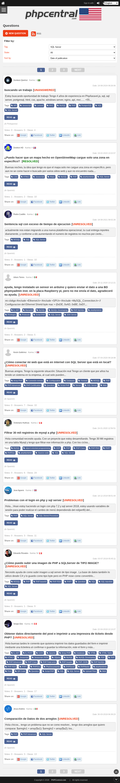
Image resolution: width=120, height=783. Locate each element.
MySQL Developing (59, 310)
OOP (58, 448)
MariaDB (29, 310)
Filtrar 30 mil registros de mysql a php (29, 432)
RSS (39, 33)
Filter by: (9, 41)
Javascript (26, 105)
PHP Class (80, 448)
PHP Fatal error (49, 662)
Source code (43, 453)
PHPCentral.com (58, 780)
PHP (73, 105)
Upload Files (90, 671)
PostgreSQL (86, 105)
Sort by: (7, 58)
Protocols (26, 315)
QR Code (21, 671)
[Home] (3, 3)
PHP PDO (95, 448)
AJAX (40, 653)
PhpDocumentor (53, 667)
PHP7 (107, 448)
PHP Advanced (14, 385)
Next (78, 70)
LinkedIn (66, 135)
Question (50, 385)
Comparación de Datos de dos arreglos (30, 718)
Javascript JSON (41, 657)
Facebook (38, 135)
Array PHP (17, 381)
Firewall (84, 381)
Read (9, 117)
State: (7, 52)
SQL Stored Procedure (48, 516)
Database (70, 381)
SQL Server (12, 110)
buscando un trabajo (18, 90)
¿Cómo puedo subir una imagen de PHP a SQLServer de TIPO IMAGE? (51, 563)
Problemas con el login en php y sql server (33, 500)
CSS (15, 177)
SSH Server (72, 315)
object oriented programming (38, 448)
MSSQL (16, 240)
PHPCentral (98, 2)
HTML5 (26, 177)
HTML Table (107, 653)
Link (79, 135)
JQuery (57, 657)
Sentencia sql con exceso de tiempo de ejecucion (37, 224)
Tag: (6, 47)
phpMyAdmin (88, 177)
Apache (52, 653)
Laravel (40, 105)
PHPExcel (70, 667)
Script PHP (40, 315)
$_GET (16, 310)
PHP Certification (33, 385)
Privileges (12, 315)
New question (17, 33)
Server (78, 385)
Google (23, 135)
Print (9, 671)
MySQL (62, 105)
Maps (52, 177)
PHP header (67, 662)
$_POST (28, 653)
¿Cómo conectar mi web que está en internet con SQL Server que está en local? (57, 362)
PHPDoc (11, 453)
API (14, 105)
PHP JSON (83, 662)
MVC (51, 105)
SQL (99, 105)
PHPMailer (85, 667)
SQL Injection (106, 582)
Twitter (52, 135)
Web (105, 385)
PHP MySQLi (79, 310)
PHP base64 (41, 582)
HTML (93, 653)
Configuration (54, 381)
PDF (103, 657)
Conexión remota (35, 381)
